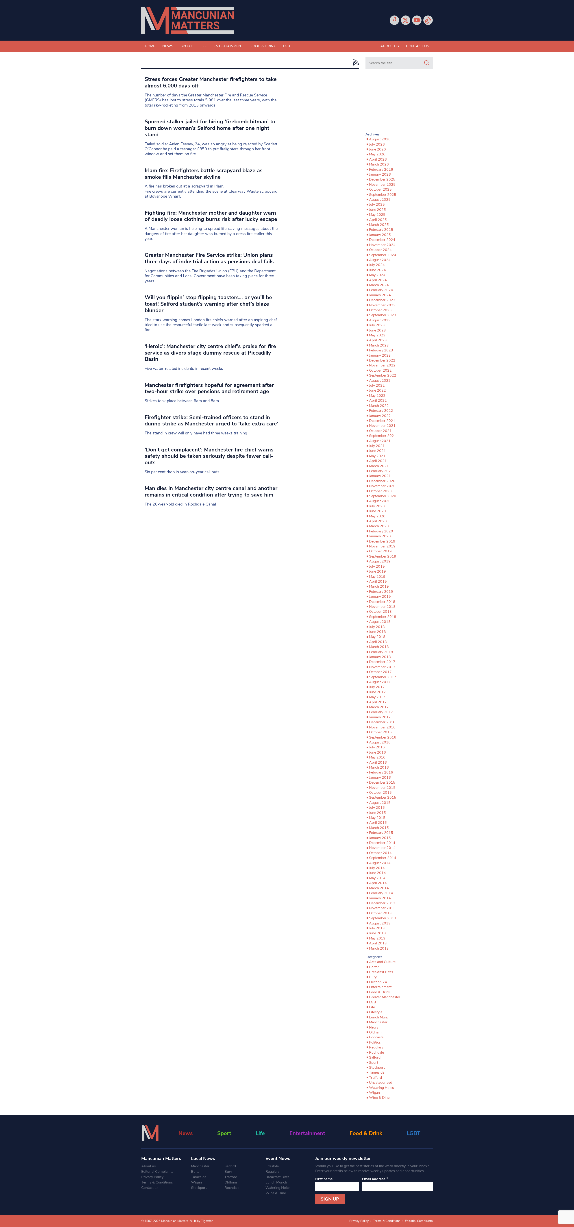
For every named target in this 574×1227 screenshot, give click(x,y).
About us (389, 46)
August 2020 (380, 501)
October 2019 (380, 551)
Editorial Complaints (157, 1171)
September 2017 (382, 677)
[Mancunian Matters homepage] (187, 20)
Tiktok (428, 20)
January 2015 (380, 837)
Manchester (378, 1022)
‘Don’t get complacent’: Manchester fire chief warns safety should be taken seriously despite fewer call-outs (209, 456)
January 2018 (380, 656)
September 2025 (382, 194)
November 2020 (382, 486)
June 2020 (377, 511)
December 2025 (382, 179)
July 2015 (377, 807)
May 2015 (377, 817)
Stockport (377, 1067)
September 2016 (382, 737)
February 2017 (381, 712)
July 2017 (377, 686)
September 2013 (382, 918)
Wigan (374, 1092)
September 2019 (382, 556)
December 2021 (382, 420)
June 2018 (377, 631)
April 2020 (378, 521)
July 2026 (377, 144)
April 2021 (378, 460)
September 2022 (382, 375)
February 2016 (381, 772)
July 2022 (377, 385)
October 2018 (380, 611)
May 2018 (377, 636)
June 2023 (377, 330)
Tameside (376, 1072)
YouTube (417, 20)
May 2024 (377, 274)
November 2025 (382, 184)
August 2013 (380, 923)
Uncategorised (380, 1082)
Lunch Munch (380, 1017)
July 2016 (377, 747)
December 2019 (382, 541)
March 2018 (379, 646)
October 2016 (380, 732)
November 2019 (382, 546)
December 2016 (382, 722)
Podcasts (376, 1037)
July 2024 (377, 264)
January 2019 (380, 596)
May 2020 (377, 516)
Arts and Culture (382, 961)
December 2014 (382, 842)
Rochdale (376, 1052)
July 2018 (377, 626)
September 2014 (382, 857)
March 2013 (379, 948)
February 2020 (381, 531)
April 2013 (378, 943)
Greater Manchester (384, 997)
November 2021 (382, 425)
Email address (375, 1179)
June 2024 (377, 270)
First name (324, 1179)
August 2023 (380, 320)
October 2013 (380, 913)
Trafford (375, 1077)
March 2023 (379, 345)
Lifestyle (375, 1012)
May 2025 (377, 214)
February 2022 (381, 410)
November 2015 (382, 787)
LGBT (287, 46)
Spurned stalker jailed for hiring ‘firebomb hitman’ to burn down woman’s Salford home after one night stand (210, 128)
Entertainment (228, 46)
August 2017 (380, 682)
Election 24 (378, 982)
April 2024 (378, 280)
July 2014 (377, 867)
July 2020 (377, 506)
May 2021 (377, 455)
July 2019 (377, 566)
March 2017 (379, 707)
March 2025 (379, 224)
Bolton (374, 967)
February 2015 (381, 832)
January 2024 (380, 295)
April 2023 (378, 340)
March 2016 (379, 767)
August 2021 (380, 440)
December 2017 (382, 661)
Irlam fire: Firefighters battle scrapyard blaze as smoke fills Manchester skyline (204, 174)
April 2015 (378, 822)
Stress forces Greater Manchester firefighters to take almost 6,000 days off (211, 82)
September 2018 (382, 616)
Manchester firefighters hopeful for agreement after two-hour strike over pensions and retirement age (209, 388)
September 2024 (382, 255)
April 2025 (378, 219)
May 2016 (377, 757)
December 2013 (382, 903)
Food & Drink (263, 46)
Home (150, 46)
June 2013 (377, 933)
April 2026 (378, 159)
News (167, 46)
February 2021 (381, 471)
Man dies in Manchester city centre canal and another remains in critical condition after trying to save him (211, 491)
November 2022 (382, 365)
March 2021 (379, 466)
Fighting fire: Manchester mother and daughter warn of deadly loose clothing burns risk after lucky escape (211, 216)
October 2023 (380, 310)
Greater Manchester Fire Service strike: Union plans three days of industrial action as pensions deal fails (209, 258)
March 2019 (379, 586)
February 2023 (381, 350)
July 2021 (377, 445)
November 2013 (382, 908)
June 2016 (377, 752)
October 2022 (380, 370)
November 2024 (382, 244)
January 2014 (380, 898)
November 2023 (382, 305)
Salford (374, 1057)
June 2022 (377, 390)
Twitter (405, 20)
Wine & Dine (379, 1097)
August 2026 (380, 139)
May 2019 (377, 576)
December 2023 (382, 300)
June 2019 (377, 571)
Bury (373, 977)
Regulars (376, 1047)
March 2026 (379, 164)
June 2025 (377, 209)
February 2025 (381, 229)
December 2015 (382, 782)
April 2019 (378, 581)
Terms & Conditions (157, 1182)
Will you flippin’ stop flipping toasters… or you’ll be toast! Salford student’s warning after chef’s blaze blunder (208, 304)
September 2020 (382, 496)
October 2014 (380, 852)
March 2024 (379, 285)
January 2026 (380, 174)
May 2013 (377, 938)
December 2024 (382, 239)
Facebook (394, 20)
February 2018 (381, 651)
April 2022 (378, 400)
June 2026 (377, 149)
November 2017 (382, 667)
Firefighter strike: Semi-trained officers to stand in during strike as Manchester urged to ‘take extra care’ (211, 420)
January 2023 (380, 355)
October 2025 (380, 189)
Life (203, 46)
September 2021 (382, 435)
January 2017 (380, 717)
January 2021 (380, 475)
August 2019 (380, 561)
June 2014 (377, 872)
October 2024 (380, 249)
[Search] (427, 63)
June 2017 (377, 692)
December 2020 (382, 481)
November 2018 (382, 606)
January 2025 (380, 234)
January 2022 (380, 415)
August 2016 (380, 742)
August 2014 (380, 863)
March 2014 (379, 888)
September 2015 (382, 797)
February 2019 (381, 591)
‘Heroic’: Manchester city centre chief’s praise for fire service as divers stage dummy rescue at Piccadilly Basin (210, 353)
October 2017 (380, 671)
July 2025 (377, 204)
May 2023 (377, 335)
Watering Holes (381, 1087)
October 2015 (380, 792)
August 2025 (380, 199)
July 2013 (377, 928)
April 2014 (378, 882)
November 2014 (382, 847)
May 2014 (377, 878)
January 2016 (380, 777)
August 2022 (380, 380)
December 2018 (382, 601)
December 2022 (382, 360)
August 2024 (380, 259)
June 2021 (377, 450)
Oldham (375, 1032)
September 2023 (382, 315)
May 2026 (377, 154)
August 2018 (380, 621)
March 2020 (379, 526)
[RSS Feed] (354, 62)
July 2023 (377, 325)
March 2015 (379, 827)
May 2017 (377, 697)
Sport (186, 46)
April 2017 (378, 702)
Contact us (417, 46)
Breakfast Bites (381, 972)
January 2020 (380, 536)
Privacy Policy (152, 1177)
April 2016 (378, 762)
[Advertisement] (399, 102)
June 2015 (377, 812)
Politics (375, 1042)
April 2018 (378, 641)
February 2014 (381, 893)
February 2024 (381, 290)
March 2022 (379, 405)
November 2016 (382, 727)
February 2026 (381, 169)
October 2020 (380, 491)
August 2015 (380, 802)
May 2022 (377, 395)
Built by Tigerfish (201, 1221)
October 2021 (380, 430)
